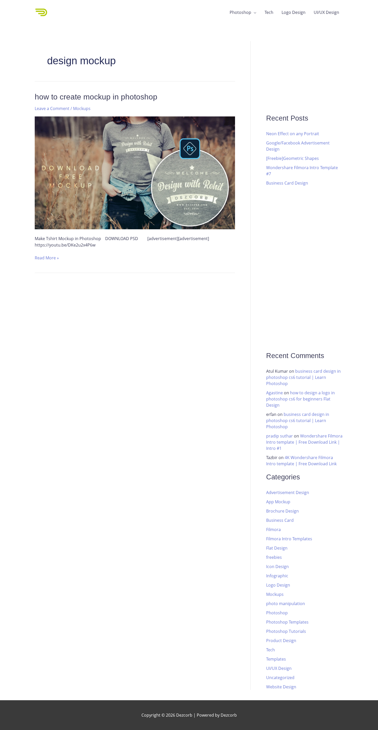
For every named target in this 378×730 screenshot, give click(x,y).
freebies (274, 557)
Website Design (281, 687)
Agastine (274, 393)
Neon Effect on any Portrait (292, 133)
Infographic (277, 576)
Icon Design (277, 566)
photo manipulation (285, 603)
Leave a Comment (52, 108)
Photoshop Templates (287, 622)
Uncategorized (280, 677)
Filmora (273, 529)
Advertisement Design (287, 492)
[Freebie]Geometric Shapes (292, 158)
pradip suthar (279, 436)
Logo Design (293, 12)
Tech (269, 12)
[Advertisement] (304, 73)
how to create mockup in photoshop (96, 97)
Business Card (280, 520)
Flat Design (276, 548)
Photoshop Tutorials (286, 631)
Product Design (281, 640)
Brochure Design (282, 511)
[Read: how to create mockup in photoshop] (135, 172)
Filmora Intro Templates (289, 539)
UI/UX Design (326, 12)
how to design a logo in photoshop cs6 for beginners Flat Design (300, 399)
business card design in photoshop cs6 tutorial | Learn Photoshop (303, 377)
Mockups (82, 108)
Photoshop (240, 12)
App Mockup (278, 502)
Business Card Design (287, 183)
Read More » (47, 258)
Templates (276, 659)
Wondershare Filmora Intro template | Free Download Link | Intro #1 (304, 442)
